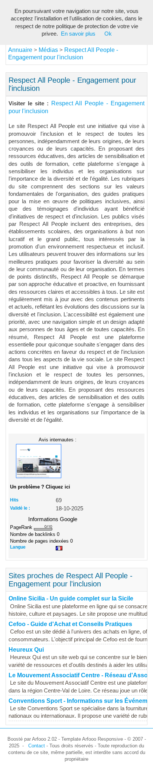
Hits (14, 500)
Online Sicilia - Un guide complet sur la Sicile (71, 598)
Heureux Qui (26, 649)
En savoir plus (78, 34)
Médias (48, 50)
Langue (18, 547)
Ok (108, 34)
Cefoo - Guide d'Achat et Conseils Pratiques (70, 624)
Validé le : (20, 508)
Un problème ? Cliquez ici (40, 487)
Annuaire (20, 50)
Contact (36, 745)
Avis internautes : (57, 439)
